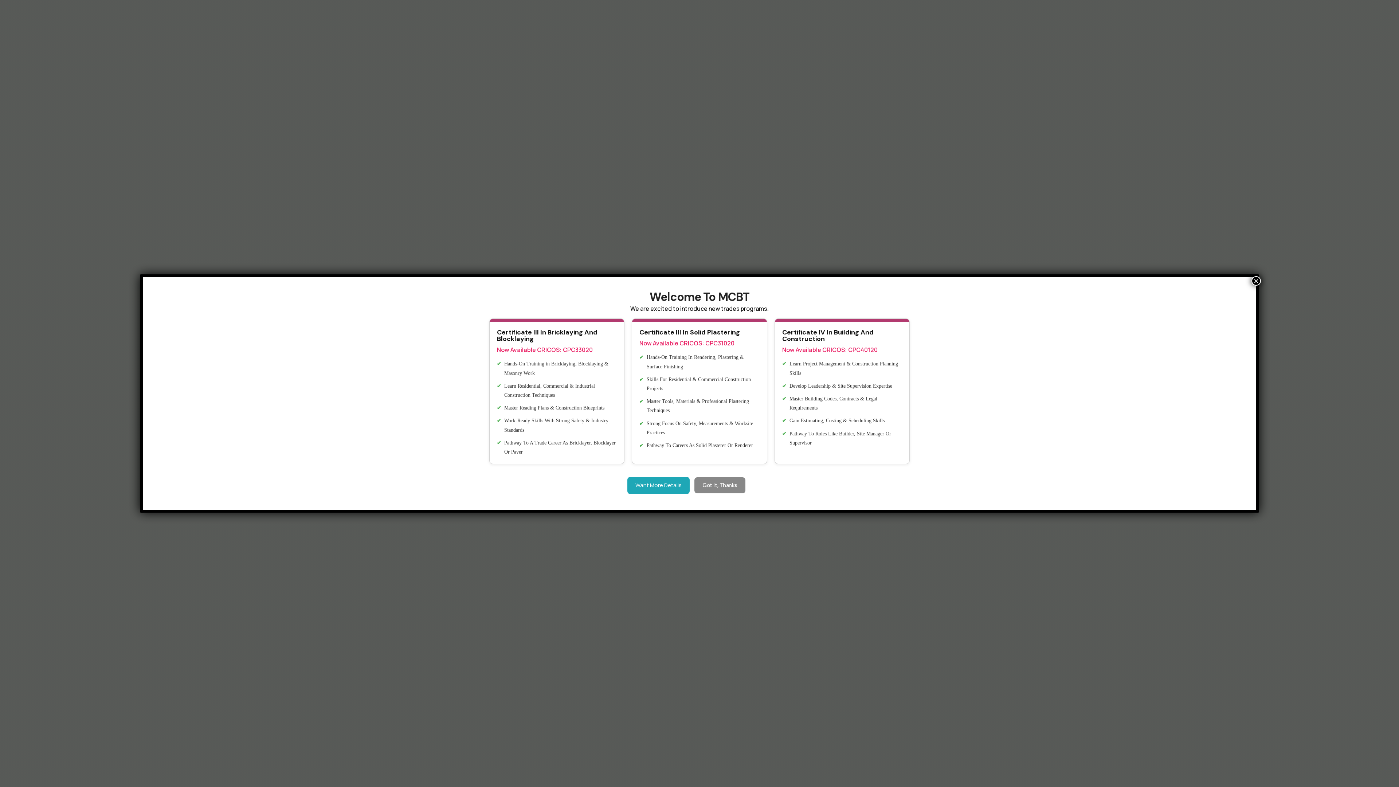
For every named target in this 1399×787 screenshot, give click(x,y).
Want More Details (658, 485)
